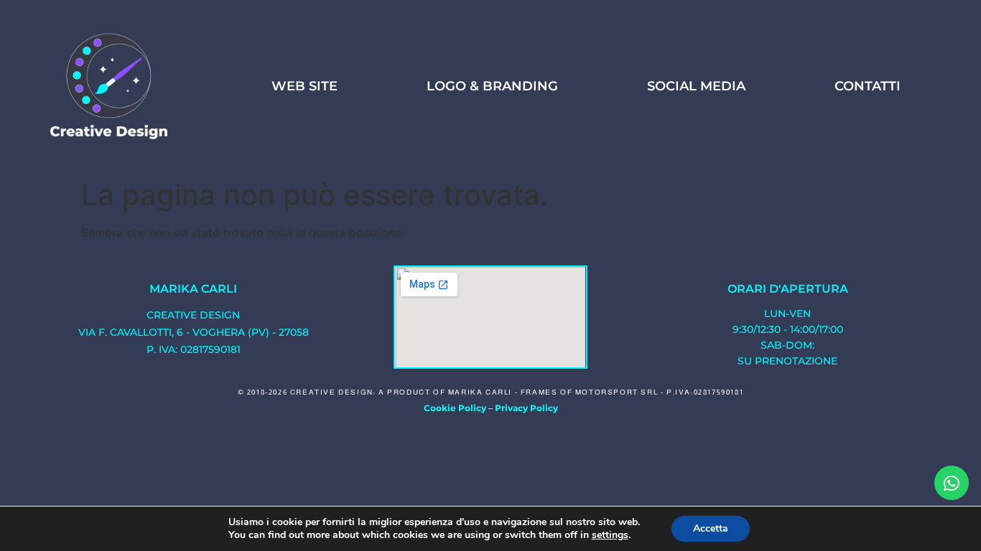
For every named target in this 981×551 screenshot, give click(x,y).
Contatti (867, 86)
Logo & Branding (492, 86)
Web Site (304, 86)
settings (610, 535)
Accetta (710, 528)
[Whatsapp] (952, 483)
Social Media (696, 86)
